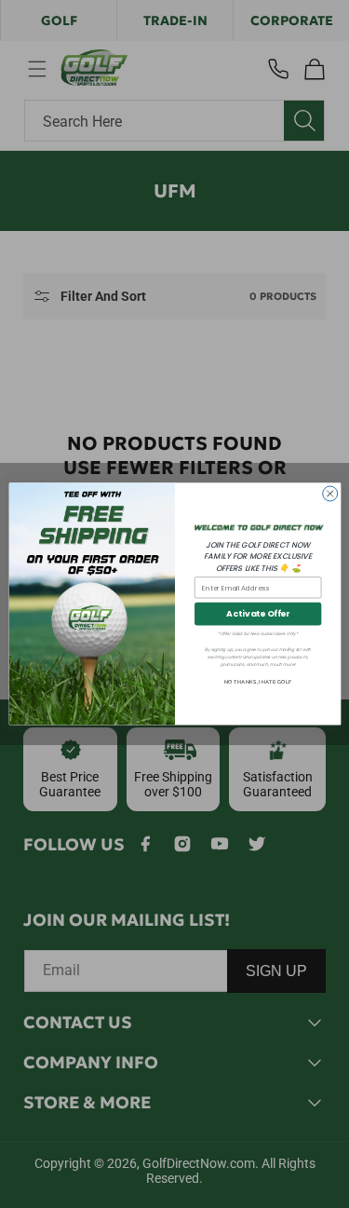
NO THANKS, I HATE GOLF (257, 681)
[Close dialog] (329, 493)
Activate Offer (257, 614)
